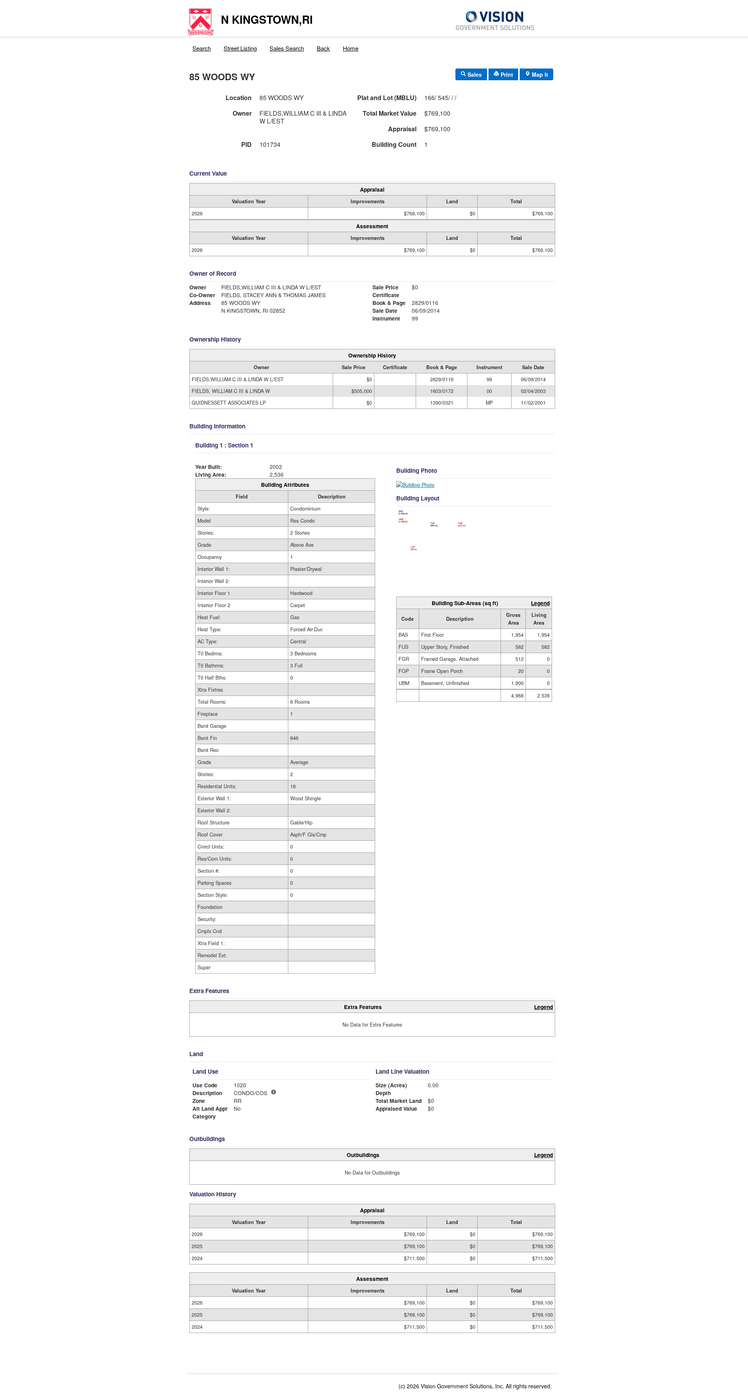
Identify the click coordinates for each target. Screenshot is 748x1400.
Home (350, 48)
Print (506, 74)
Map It (539, 74)
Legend (540, 603)
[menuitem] (201, 46)
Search (201, 48)
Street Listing (240, 48)
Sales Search (287, 48)
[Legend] (273, 1092)
